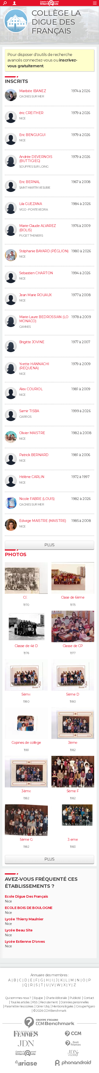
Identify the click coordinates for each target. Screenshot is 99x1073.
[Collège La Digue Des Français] (16, 21)
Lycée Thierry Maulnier (24, 919)
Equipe (38, 998)
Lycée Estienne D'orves (25, 942)
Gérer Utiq (42, 1006)
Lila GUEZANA (30, 204)
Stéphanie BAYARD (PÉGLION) (43, 251)
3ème (73, 742)
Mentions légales (62, 1006)
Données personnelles (75, 1002)
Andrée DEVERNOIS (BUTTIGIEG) (35, 159)
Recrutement (49, 1002)
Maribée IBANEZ (32, 91)
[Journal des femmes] (26, 1034)
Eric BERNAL (29, 182)
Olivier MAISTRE (32, 433)
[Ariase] (26, 1063)
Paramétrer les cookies (19, 1006)
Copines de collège (26, 742)
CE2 (26, 597)
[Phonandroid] (73, 1063)
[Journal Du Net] (26, 1043)
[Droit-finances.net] (73, 1043)
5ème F (73, 791)
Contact (89, 998)
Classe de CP (73, 646)
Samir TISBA (29, 411)
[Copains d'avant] (26, 1053)
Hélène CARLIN (31, 477)
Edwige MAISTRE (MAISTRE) (42, 521)
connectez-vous (38, 60)
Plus (49, 545)
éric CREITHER (31, 113)
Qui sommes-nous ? (18, 998)
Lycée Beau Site (19, 930)
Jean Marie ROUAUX (35, 295)
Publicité (75, 998)
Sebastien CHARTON (36, 273)
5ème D (72, 694)
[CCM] (73, 1034)
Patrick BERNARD (34, 455)
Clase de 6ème (72, 597)
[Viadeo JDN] (73, 1053)
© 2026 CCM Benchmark (49, 1010)
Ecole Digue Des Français (26, 897)
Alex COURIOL (31, 389)
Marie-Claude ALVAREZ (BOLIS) (37, 228)
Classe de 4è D (26, 646)
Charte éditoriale (56, 998)
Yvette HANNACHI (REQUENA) (34, 366)
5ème (26, 694)
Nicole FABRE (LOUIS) (37, 499)
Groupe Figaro (85, 1006)
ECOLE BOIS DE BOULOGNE (28, 908)
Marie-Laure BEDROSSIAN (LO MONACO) (43, 319)
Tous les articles (20, 1002)
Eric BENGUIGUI (32, 135)
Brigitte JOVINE (31, 342)
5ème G (26, 839)
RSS (34, 1002)
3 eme (73, 839)
